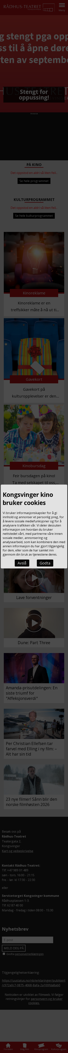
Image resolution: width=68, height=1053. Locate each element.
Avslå (22, 563)
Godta (45, 563)
